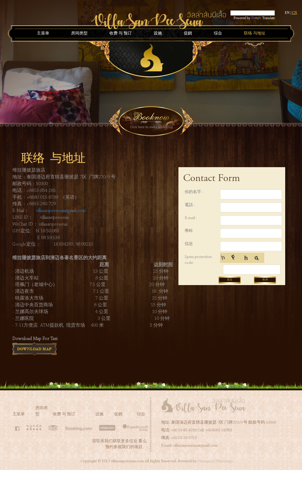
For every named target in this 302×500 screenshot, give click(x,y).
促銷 (188, 34)
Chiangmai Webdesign (215, 461)
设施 (158, 34)
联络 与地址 (254, 34)
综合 (218, 34)
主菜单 (43, 34)
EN (287, 13)
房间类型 (79, 34)
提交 (229, 279)
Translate (268, 18)
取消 (265, 279)
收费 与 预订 (120, 34)
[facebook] (17, 429)
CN (294, 13)
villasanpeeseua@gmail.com (61, 210)
